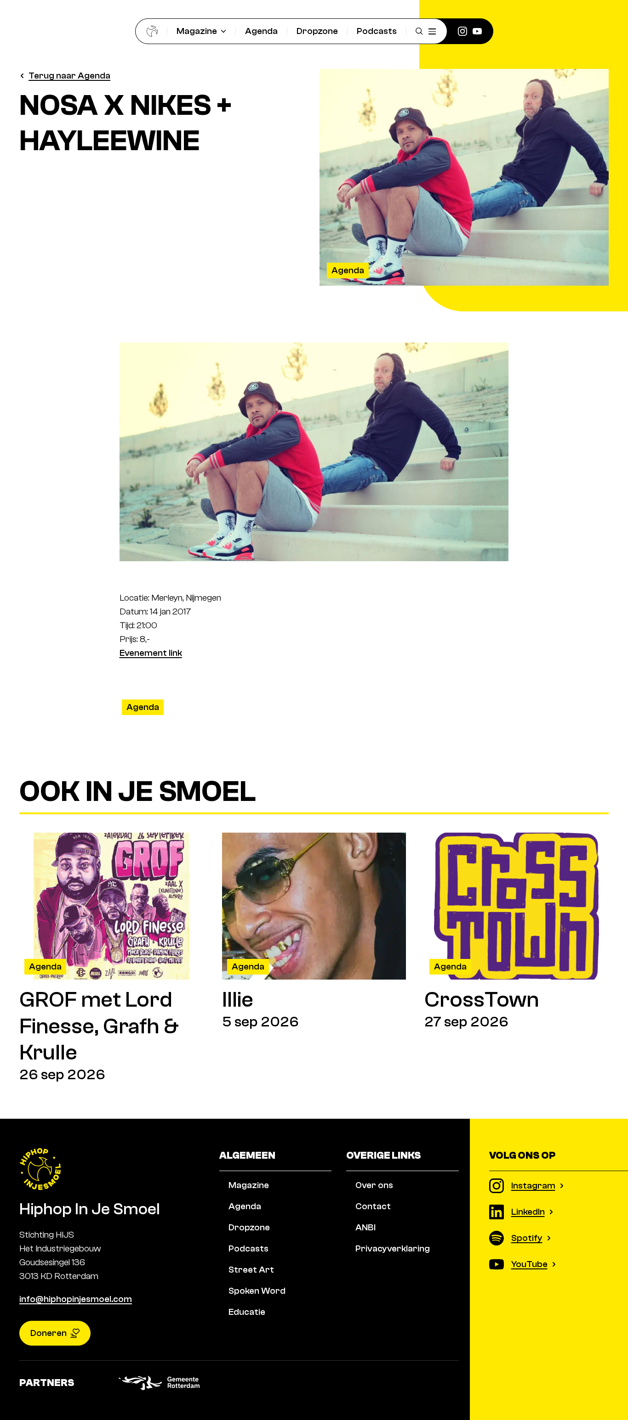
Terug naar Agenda (69, 75)
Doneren (48, 1333)
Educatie (246, 1312)
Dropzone (317, 31)
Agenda (261, 31)
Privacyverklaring (392, 1248)
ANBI (365, 1227)
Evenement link (151, 653)
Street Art (251, 1269)
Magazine (197, 31)
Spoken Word (256, 1290)
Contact (373, 1206)
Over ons (374, 1185)
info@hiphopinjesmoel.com (75, 1299)
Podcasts (377, 31)
